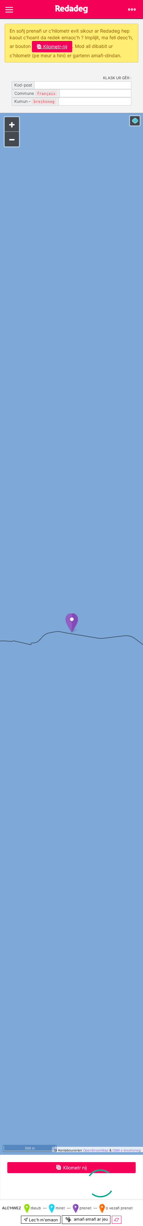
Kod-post (23, 85)
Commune (35, 93)
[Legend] (135, 121)
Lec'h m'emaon (43, 1219)
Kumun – (34, 101)
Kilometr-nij (55, 46)
